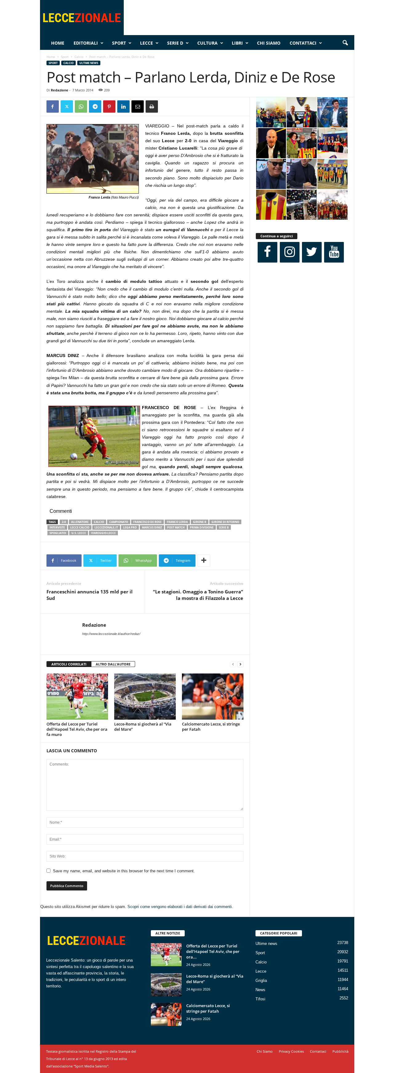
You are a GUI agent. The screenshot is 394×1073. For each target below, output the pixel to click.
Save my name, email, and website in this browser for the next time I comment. (124, 871)
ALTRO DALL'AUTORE (113, 664)
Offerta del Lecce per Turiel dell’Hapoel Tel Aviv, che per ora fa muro (76, 729)
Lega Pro (130, 527)
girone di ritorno (225, 522)
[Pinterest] (109, 106)
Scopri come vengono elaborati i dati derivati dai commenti (179, 906)
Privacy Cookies (291, 1051)
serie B (224, 527)
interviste (57, 527)
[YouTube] (334, 252)
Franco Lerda (177, 522)
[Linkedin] (123, 106)
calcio (99, 522)
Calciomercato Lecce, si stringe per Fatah (211, 726)
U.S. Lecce (78, 533)
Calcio (78, 56)
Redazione (59, 90)
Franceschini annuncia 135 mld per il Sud (89, 595)
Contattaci (303, 43)
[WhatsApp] (81, 106)
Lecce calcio (79, 527)
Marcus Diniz (152, 527)
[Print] (152, 106)
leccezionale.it (106, 527)
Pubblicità (340, 1051)
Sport (119, 43)
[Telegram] (95, 106)
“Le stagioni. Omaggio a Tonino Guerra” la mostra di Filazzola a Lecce (198, 595)
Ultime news (88, 63)
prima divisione (202, 527)
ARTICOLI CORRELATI (68, 664)
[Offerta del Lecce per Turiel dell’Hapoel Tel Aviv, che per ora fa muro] (77, 696)
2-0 (64, 522)
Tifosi (260, 999)
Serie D (175, 43)
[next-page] (240, 664)
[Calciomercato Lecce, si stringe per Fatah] (212, 696)
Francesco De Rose (147, 522)
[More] (203, 560)
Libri (237, 43)
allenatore (80, 522)
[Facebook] (52, 106)
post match (176, 527)
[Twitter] (67, 106)
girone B (199, 522)
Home (57, 43)
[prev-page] (233, 664)
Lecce (146, 43)
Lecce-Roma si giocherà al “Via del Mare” (142, 726)
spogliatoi (58, 533)
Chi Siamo (268, 43)
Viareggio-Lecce (103, 533)
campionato (118, 522)
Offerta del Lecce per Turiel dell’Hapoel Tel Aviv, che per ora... (212, 951)
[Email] (137, 106)
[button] (345, 43)
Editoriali (86, 43)
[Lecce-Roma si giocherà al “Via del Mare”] (145, 696)
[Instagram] (290, 252)
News (260, 989)
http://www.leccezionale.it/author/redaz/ (111, 634)
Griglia (261, 980)
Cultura (207, 43)
